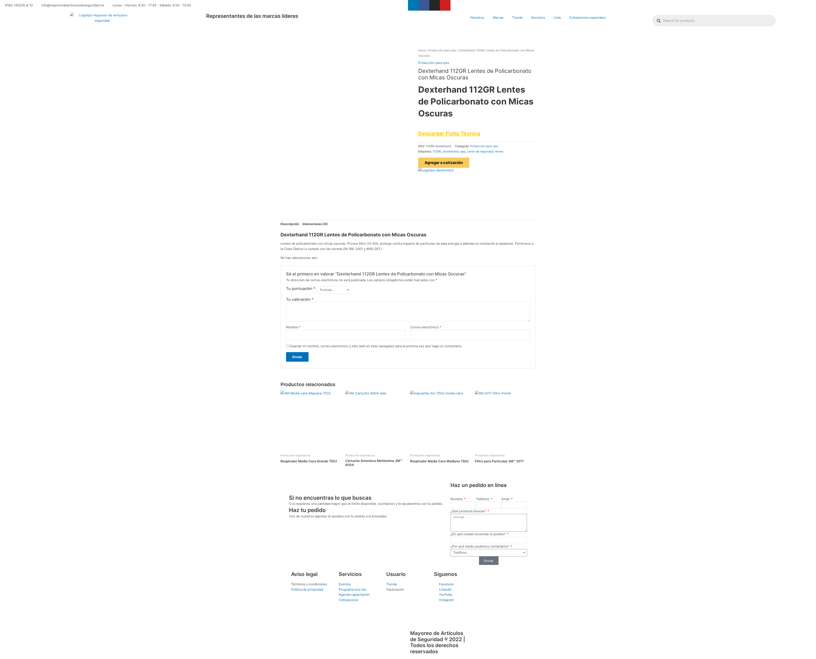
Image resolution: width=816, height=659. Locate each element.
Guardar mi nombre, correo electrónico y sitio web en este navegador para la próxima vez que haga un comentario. (376, 346)
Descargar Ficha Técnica (449, 133)
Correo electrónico (425, 327)
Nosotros (477, 18)
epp (462, 151)
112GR (437, 151)
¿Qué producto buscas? (468, 511)
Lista (557, 18)
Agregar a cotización (444, 162)
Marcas (498, 18)
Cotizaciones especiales (587, 18)
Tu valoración (299, 299)
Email (506, 499)
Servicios (538, 18)
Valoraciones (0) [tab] (315, 224)
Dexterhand (451, 151)
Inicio (421, 50)
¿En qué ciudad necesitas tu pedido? (478, 534)
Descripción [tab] (289, 224)
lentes (499, 151)
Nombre (293, 327)
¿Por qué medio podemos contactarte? (480, 546)
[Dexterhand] (435, 170)
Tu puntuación (300, 288)
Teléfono (483, 499)
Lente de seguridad (480, 151)
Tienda (517, 18)
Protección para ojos (442, 50)
